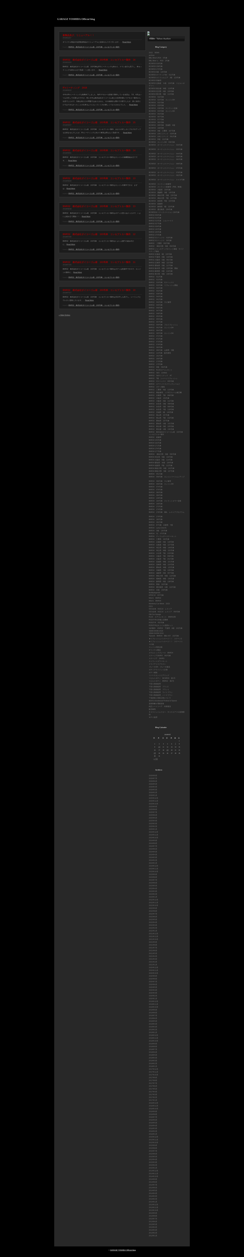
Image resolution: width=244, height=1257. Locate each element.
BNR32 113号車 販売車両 (160, 353)
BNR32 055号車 (156, 319)
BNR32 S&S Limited (158, 373)
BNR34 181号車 (156, 522)
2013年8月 (153, 1216)
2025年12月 (153, 798)
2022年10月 (153, 905)
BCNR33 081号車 (156, 122)
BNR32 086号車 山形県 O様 (161, 350)
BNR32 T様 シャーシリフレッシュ (163, 378)
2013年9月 (153, 1213)
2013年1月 (153, 1236)
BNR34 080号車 (156, 492)
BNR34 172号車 (156, 507)
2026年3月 (153, 790)
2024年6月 (153, 849)
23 (155, 753)
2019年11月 (153, 1004)
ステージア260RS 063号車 (160, 656)
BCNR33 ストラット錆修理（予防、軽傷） (166, 187)
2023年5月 (153, 886)
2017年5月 (153, 1089)
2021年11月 (153, 936)
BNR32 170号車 (155, 235)
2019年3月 (153, 1027)
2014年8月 (153, 1182)
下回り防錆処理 (155, 684)
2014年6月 (153, 1188)
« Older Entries (64, 315)
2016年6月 (153, 1120)
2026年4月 (153, 787)
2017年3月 (153, 1095)
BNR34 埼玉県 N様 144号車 (161, 457)
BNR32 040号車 (156, 297)
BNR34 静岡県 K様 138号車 (161, 581)
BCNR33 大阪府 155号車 (160, 190)
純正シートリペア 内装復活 (160, 706)
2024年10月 (153, 838)
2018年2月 (153, 1063)
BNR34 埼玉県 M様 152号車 (161, 550)
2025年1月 (153, 829)
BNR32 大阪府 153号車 (159, 398)
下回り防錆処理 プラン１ (159, 689)
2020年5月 (153, 987)
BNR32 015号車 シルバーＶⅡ (161, 221)
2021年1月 (153, 965)
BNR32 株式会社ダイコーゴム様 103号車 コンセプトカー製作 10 (99, 290)
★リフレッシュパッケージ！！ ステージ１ (166, 641)
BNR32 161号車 (156, 356)
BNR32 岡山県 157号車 (159, 415)
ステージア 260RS (156, 658)
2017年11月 (153, 1072)
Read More (126, 42)
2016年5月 (153, 1123)
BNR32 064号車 (156, 330)
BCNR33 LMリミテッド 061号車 (162, 136)
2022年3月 (153, 925)
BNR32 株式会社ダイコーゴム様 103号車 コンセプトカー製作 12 (99, 234)
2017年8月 (153, 1080)
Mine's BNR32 (155, 598)
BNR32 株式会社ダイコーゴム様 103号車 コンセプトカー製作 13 (99, 178)
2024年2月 (153, 860)
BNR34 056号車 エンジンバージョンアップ (167, 477)
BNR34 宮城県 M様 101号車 (161, 562)
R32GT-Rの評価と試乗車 (158, 620)
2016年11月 (153, 1106)
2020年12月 (153, 968)
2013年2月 (153, 1233)
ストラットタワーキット (158, 661)
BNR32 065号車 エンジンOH (161, 333)
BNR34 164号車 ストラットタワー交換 (165, 501)
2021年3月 (153, 959)
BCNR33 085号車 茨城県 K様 (162, 125)
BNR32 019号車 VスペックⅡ (161, 282)
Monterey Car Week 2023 (159, 604)
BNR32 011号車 (155, 277)
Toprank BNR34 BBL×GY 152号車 (164, 636)
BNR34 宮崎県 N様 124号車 (161, 565)
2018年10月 (153, 1041)
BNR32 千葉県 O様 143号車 (161, 257)
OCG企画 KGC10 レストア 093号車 (164, 612)
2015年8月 (153, 1148)
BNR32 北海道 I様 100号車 (160, 254)
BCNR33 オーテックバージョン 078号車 (165, 172)
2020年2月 (153, 996)
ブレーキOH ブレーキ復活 (159, 667)
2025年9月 (153, 807)
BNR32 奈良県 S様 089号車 (161, 407)
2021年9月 (153, 942)
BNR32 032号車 (156, 291)
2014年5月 (153, 1191)
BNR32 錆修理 (155, 437)
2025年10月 (153, 804)
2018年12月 (153, 1035)
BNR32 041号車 (156, 299)
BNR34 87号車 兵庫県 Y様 (161, 525)
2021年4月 (153, 956)
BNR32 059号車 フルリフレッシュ (163, 325)
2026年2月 (153, 792)
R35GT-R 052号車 (156, 623)
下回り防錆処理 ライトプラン (161, 692)
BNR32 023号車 (156, 288)
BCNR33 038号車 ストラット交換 (163, 108)
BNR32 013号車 (156, 280)
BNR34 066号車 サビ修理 (160, 481)
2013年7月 (153, 1219)
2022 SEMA (154, 53)
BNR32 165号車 (155, 232)
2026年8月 (153, 776)
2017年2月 (153, 1097)
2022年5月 (153, 920)
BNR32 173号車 (156, 361)
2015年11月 (153, 1140)
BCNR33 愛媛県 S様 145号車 (162, 193)
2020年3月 (153, 993)
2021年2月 (153, 962)
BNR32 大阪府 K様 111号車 (161, 401)
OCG (151, 606)
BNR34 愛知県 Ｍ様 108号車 (161, 463)
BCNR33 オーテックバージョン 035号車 (165, 149)
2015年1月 (153, 1168)
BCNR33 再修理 (155, 80)
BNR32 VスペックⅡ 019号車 (161, 238)
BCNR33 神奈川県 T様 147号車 (163, 198)
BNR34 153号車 (155, 440)
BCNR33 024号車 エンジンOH (162, 100)
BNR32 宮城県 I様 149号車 (161, 412)
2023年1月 (153, 897)
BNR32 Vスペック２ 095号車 (161, 381)
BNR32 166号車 (156, 359)
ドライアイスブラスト (157, 664)
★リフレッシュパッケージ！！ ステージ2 (165, 639)
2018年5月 (153, 1055)
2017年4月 (153, 1092)
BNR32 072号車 (156, 339)
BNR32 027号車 (156, 224)
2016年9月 (153, 1111)
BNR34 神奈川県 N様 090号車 (162, 454)
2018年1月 (153, 1066)
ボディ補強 (153, 673)
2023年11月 (153, 869)
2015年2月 (153, 1165)
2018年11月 (153, 1038)
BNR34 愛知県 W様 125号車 (161, 567)
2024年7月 (153, 846)
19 (167, 750)
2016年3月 (153, 1128)
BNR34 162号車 (155, 443)
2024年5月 (153, 852)
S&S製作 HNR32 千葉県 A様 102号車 (165, 628)
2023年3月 (153, 891)
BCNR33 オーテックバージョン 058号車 (165, 157)
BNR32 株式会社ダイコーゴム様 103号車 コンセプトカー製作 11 (99, 262)
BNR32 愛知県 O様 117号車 (161, 265)
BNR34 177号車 (155, 451)
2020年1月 (153, 999)
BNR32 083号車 (156, 347)
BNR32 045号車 (156, 305)
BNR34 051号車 (156, 474)
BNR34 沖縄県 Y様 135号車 (161, 570)
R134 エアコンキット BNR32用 (162, 617)
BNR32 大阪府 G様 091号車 (161, 260)
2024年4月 (153, 855)
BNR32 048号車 (156, 313)
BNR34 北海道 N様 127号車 (161, 545)
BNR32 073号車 (156, 342)
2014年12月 (153, 1171)
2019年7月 (153, 1015)
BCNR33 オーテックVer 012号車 (162, 75)
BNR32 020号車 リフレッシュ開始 (163, 285)
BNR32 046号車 (156, 308)
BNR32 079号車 (156, 345)
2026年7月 (153, 778)
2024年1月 (153, 863)
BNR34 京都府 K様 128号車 (161, 542)
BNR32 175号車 (156, 364)
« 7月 (156, 759)
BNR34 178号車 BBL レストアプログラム (166, 512)
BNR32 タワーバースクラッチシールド (164, 384)
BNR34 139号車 (156, 498)
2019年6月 (153, 1018)
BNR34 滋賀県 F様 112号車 (160, 465)
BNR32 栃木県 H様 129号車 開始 (163, 268)
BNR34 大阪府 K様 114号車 (161, 460)
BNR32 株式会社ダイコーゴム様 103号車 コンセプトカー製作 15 (99, 122)
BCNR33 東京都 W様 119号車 (161, 88)
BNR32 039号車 (156, 294)
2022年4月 (153, 922)
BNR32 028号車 (155, 226)
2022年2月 (153, 928)
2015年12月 (153, 1137)
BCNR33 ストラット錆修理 (160, 184)
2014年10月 (153, 1176)
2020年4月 (153, 990)
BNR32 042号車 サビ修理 (160, 302)
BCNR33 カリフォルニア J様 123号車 (164, 78)
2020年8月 (153, 979)
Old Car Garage (155, 614)
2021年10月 (153, 939)
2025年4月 (153, 821)
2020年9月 (153, 976)
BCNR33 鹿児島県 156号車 (160, 209)
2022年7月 (153, 914)
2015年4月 (153, 1159)
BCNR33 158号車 (156, 66)
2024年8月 (153, 843)
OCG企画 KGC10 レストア (160, 609)
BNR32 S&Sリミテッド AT (160, 376)
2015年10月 (153, 1143)
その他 (151, 644)
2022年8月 (153, 911)
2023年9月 (153, 874)
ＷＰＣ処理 (153, 717)
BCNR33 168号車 (156, 128)
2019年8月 (153, 1013)
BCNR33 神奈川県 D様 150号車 (163, 195)
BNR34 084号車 (156, 495)
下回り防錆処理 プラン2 (158, 687)
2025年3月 (153, 824)
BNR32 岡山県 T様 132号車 (161, 418)
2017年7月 (153, 1083)
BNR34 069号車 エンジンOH (161, 484)
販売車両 (152, 709)
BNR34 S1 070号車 (157, 534)
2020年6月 (153, 984)
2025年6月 (153, 815)
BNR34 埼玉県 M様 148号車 (161, 548)
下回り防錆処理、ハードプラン (161, 695)
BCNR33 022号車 (156, 97)
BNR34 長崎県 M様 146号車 (161, 579)
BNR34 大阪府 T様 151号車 (161, 559)
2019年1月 (153, 1032)
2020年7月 (153, 982)
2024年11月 (153, 835)
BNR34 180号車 (156, 519)
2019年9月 (153, 1010)
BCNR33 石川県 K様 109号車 (161, 91)
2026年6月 (153, 781)
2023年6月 (153, 883)
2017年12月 (153, 1069)
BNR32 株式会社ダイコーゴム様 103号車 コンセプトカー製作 (93, 47)
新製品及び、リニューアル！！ (78, 35)
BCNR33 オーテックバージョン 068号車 (165, 164)
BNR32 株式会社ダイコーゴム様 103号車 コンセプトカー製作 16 (99, 60)
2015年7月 (153, 1151)
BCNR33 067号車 (156, 117)
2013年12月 (153, 1205)
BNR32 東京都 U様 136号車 (161, 429)
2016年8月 (153, 1114)
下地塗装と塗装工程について (160, 698)
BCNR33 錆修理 (156, 204)
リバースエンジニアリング (159, 675)
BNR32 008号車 (155, 215)
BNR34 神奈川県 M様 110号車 (162, 576)
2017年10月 (153, 1075)
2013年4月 (153, 1227)
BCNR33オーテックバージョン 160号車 (164, 212)
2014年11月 (153, 1174)
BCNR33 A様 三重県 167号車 (162, 131)
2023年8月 (153, 877)
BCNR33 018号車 (156, 64)
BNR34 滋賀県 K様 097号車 (161, 573)
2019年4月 (153, 1024)
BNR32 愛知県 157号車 (159, 421)
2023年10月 (153, 872)
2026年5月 (153, 784)
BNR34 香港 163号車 (158, 584)
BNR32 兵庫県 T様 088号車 (161, 395)
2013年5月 (153, 1224)
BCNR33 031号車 (156, 103)
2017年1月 (153, 1100)
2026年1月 (153, 795)
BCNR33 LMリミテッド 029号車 (162, 134)
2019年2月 (153, 1030)
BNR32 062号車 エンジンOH (161, 328)
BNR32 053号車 (156, 316)
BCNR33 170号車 (156, 69)
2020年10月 (153, 973)
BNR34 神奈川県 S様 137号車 (161, 471)
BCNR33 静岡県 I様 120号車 (161, 207)
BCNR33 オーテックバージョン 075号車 (165, 168)
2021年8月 (153, 945)
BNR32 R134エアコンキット (160, 370)
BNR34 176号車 (155, 449)
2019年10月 (153, 1007)
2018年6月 (153, 1052)
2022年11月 (153, 903)
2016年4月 (153, 1126)
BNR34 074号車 (156, 487)
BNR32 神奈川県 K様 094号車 (162, 246)
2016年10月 (153, 1109)
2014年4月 (153, 1193)
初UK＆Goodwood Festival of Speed (163, 701)
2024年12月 (153, 832)
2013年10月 (153, 1210)
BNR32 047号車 (156, 311)
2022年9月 (153, 908)
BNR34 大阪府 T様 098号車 (161, 556)
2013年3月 (153, 1230)
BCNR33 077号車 (156, 120)
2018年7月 (153, 1049)
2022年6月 (153, 917)
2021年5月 (153, 953)
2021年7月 (153, 948)
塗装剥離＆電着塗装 (156, 704)
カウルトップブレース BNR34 (161, 653)
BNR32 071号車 (156, 336)
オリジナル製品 (155, 650)
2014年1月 (153, 1202)
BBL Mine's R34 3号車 (158, 58)
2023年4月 (153, 888)
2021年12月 (153, 934)
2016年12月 (153, 1103)
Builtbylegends (154, 593)
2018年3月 (153, 1061)
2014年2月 (153, 1199)
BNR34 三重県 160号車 (159, 539)
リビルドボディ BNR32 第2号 (161, 681)
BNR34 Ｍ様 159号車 (158, 590)
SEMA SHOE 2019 (156, 631)
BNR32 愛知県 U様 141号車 (161, 424)
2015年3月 (153, 1162)
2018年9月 (153, 1044)
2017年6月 (153, 1086)
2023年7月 (153, 880)
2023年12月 (153, 866)
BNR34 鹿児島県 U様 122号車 (162, 587)
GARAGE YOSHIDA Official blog (76, 19)
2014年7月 (153, 1185)
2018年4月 (153, 1058)
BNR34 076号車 (156, 490)
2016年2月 (153, 1131)
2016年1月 (153, 1134)
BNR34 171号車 (155, 446)
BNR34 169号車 (156, 504)
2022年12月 (153, 900)
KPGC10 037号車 (156, 595)
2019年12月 (153, 1001)
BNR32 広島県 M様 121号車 (161, 263)
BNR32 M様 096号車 (158, 367)
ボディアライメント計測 (158, 670)
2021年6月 (153, 951)
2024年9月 (153, 840)
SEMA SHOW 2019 (156, 633)
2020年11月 (153, 970)
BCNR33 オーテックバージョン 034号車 (165, 145)
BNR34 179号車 (156, 517)
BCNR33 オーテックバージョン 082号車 (165, 175)
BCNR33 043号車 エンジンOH (162, 111)
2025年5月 (153, 818)
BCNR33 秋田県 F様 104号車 (162, 201)
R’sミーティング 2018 (75, 88)
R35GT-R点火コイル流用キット (161, 625)
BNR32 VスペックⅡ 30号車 (160, 240)
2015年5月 (153, 1157)
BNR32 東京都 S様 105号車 (161, 426)
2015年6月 (153, 1154)
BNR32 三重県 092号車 (160, 243)
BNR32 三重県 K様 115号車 (161, 390)
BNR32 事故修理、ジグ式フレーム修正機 (165, 393)
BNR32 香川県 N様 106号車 (161, 274)
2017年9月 (153, 1078)
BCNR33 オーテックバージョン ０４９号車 (167, 180)
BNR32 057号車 (156, 322)
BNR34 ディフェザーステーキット (163, 536)
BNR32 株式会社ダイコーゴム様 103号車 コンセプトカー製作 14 (99, 150)
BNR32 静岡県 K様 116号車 (161, 271)
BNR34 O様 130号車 (158, 531)
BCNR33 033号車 (156, 105)
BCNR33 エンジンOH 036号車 (162, 142)
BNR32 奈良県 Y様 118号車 (161, 409)
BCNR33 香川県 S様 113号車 (161, 94)
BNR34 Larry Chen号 (157, 528)
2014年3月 (153, 1196)
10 (159, 747)
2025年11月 (153, 801)
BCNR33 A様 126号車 (158, 72)
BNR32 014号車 (155, 218)
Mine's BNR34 (155, 601)
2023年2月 (153, 894)
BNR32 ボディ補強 (157, 387)
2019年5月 (153, 1021)
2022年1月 (153, 931)
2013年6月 (153, 1222)
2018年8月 (153, 1047)
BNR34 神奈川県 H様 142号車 (161, 468)
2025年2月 (153, 826)
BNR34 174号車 (156, 509)
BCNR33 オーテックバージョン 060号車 (165, 159)
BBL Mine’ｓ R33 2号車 (159, 61)
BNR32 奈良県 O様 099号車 (161, 404)
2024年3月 (153, 857)
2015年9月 (153, 1145)
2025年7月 (153, 812)
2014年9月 (153, 1179)
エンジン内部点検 (155, 647)
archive (151, 55)
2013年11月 (153, 1207)
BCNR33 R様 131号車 (158, 139)
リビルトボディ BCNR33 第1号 (162, 678)
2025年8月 (153, 809)
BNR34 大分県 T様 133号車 (161, 553)
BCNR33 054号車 (156, 114)
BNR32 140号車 (155, 229)
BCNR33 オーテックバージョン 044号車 (165, 154)
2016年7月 (153, 1117)
